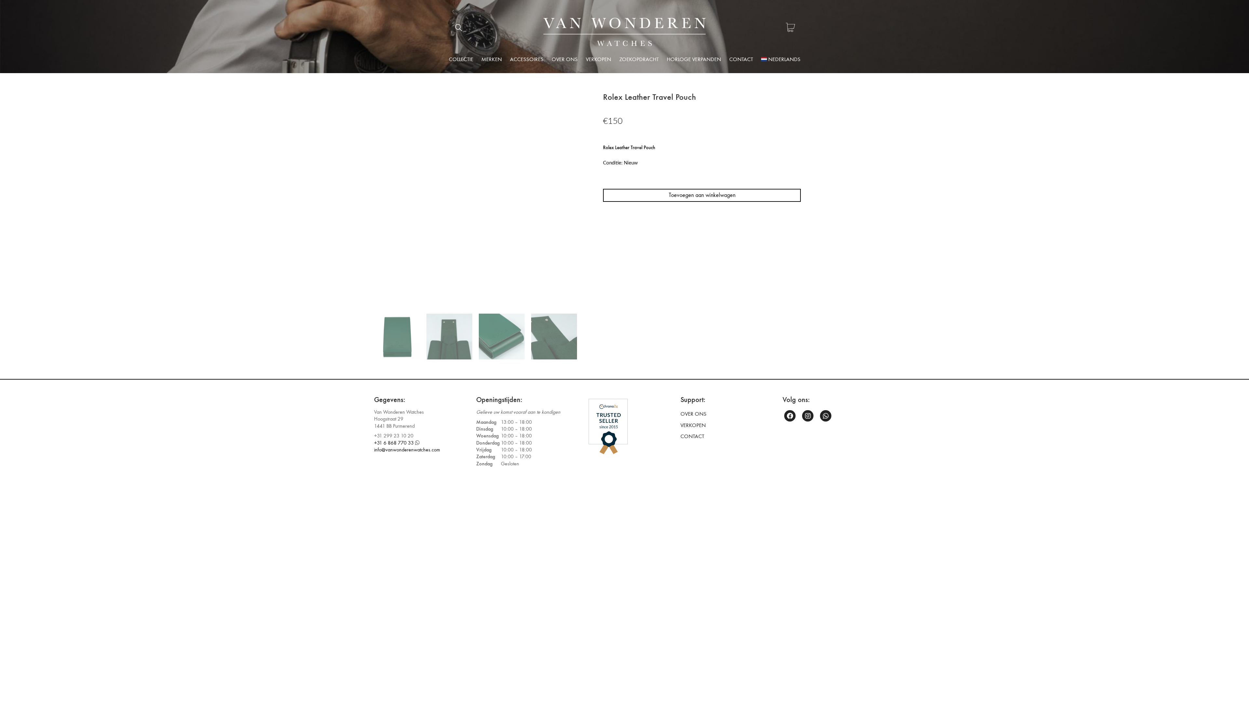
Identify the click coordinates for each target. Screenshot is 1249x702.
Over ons (693, 414)
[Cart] (790, 28)
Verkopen (693, 425)
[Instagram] (807, 416)
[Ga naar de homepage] (624, 32)
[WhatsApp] (825, 416)
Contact (692, 436)
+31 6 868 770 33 (394, 443)
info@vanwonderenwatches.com (407, 450)
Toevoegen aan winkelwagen (702, 195)
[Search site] (458, 28)
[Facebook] (790, 416)
